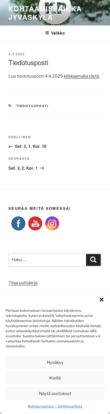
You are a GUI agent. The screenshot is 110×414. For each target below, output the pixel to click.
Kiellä (55, 378)
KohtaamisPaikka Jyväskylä (45, 13)
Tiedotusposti (32, 106)
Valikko (58, 33)
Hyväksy (55, 362)
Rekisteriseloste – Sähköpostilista (55, 406)
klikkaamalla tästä (81, 76)
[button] (101, 299)
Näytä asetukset (55, 393)
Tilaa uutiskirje (23, 282)
